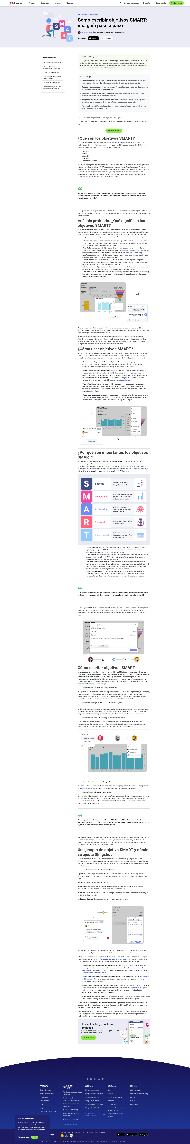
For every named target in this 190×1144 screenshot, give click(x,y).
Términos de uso (88, 1132)
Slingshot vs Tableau (92, 1101)
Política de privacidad (66, 1132)
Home (80, 14)
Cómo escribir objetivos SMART (52, 82)
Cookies (78, 1132)
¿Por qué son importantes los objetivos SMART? (52, 77)
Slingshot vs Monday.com (94, 1094)
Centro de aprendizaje (115, 1097)
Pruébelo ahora (176, 3)
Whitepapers (112, 1104)
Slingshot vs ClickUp (92, 1097)
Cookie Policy (41, 1129)
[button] (120, 3)
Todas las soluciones (70, 1125)
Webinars (111, 1101)
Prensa (132, 1097)
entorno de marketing (122, 380)
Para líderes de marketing (139, 1094)
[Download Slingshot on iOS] (121, 1134)
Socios (132, 1101)
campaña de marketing (134, 253)
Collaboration (93, 14)
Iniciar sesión (161, 3)
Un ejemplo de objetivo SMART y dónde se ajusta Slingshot (52, 87)
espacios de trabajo (138, 988)
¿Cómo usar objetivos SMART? (52, 72)
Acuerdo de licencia (101, 1132)
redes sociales (85, 788)
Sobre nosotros (135, 1090)
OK (35, 1137)
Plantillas (111, 1094)
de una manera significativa (96, 973)
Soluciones (45, 3)
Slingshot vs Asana (92, 1090)
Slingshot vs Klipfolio (92, 1108)
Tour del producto (46, 1090)
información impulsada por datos (114, 959)
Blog (85, 14)
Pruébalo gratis (89, 1037)
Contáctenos (134, 1104)
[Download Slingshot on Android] (143, 1135)
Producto (32, 3)
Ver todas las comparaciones (90, 1114)
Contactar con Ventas (131, 3)
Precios (70, 3)
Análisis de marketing (70, 1119)
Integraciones (44, 1101)
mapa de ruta (132, 469)
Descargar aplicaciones (48, 1111)
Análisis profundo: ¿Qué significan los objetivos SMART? (52, 67)
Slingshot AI (44, 1097)
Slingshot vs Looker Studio (94, 1104)
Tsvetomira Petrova (87, 32)
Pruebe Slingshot (113, 130)
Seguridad (43, 1108)
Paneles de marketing (70, 1110)
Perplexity (108, 38)
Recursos (58, 3)
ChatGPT (95, 38)
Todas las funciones (47, 1094)
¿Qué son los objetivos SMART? (52, 62)
